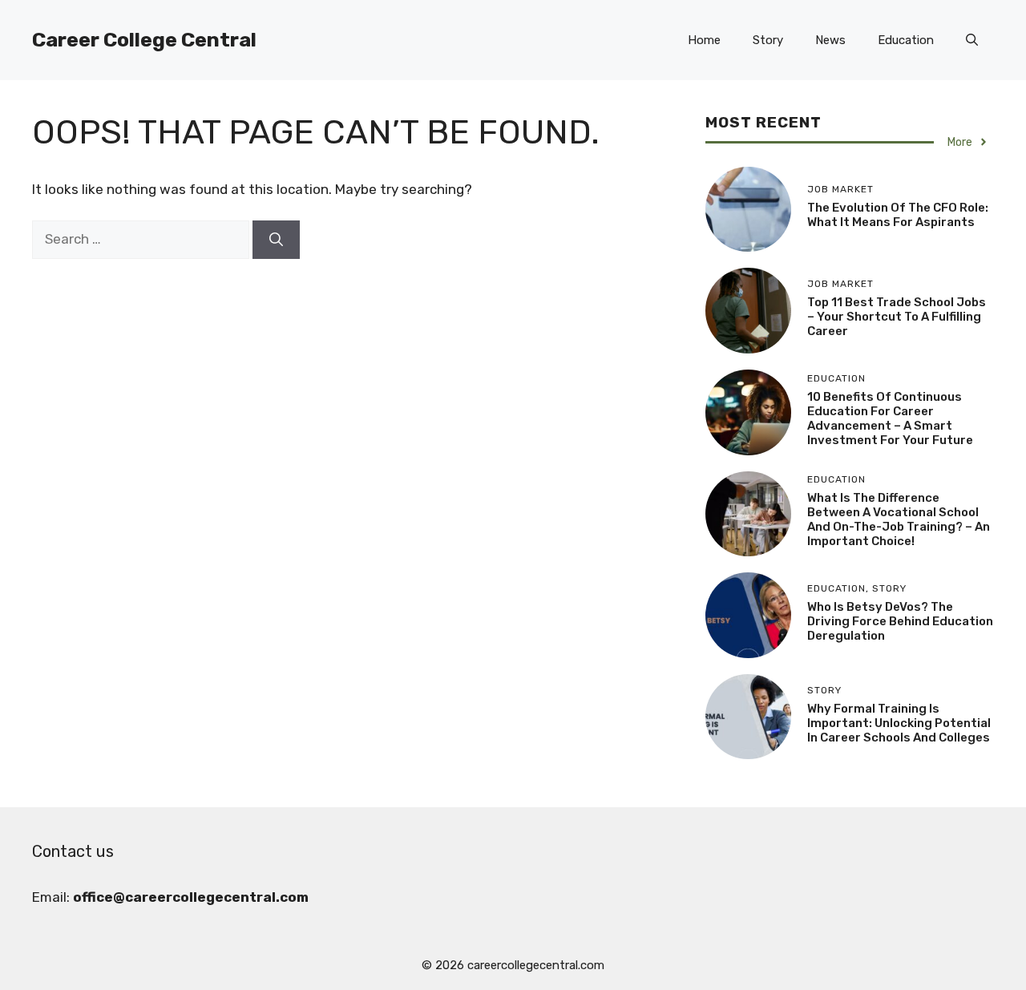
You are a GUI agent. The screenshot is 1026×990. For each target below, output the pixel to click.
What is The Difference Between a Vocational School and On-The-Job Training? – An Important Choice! (898, 519)
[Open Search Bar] (972, 40)
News (830, 40)
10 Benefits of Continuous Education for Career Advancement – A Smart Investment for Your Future (890, 418)
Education (906, 40)
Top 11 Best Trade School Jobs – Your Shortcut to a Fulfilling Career (896, 316)
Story (768, 40)
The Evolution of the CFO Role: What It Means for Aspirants (897, 214)
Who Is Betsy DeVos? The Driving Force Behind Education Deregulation (900, 621)
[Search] (276, 239)
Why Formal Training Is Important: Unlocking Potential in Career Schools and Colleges (899, 723)
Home (704, 40)
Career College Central (144, 39)
